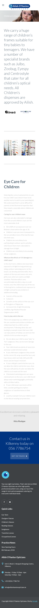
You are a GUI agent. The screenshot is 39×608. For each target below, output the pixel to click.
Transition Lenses (8, 533)
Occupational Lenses (9, 537)
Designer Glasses (8, 518)
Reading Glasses (7, 526)
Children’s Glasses (8, 522)
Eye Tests (5, 515)
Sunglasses (5, 529)
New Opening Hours (8, 547)
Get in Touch (18, 456)
